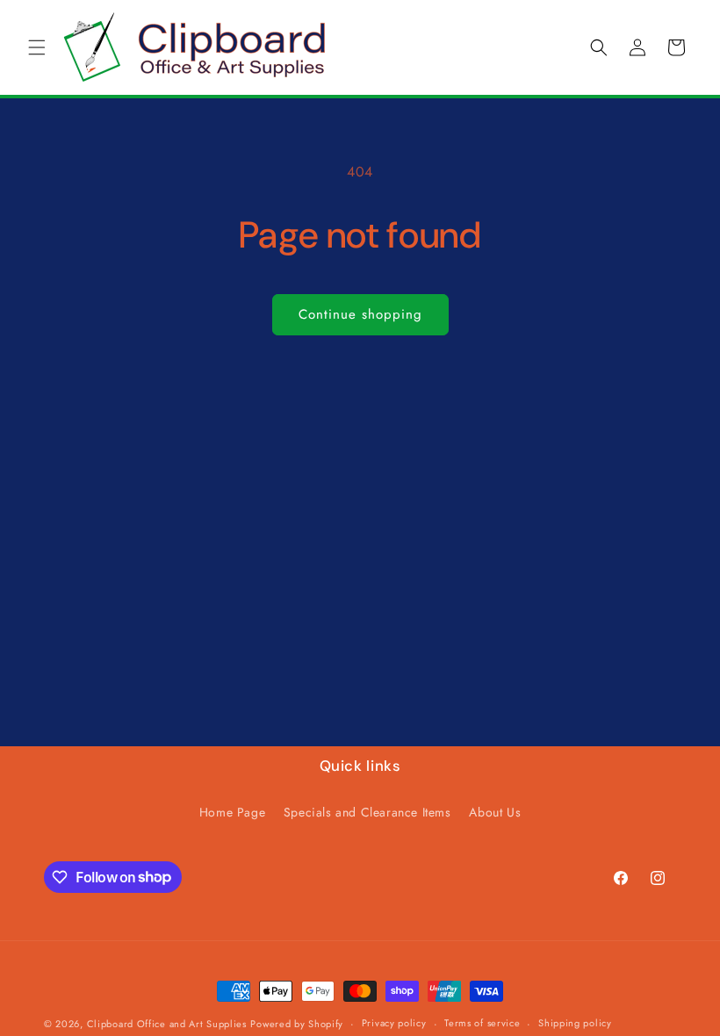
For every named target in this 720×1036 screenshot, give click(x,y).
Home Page (232, 812)
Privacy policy (394, 1023)
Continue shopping (360, 314)
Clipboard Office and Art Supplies (167, 1024)
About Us (495, 812)
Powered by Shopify (296, 1024)
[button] (37, 47)
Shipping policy (575, 1023)
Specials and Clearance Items (367, 812)
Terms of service (482, 1023)
